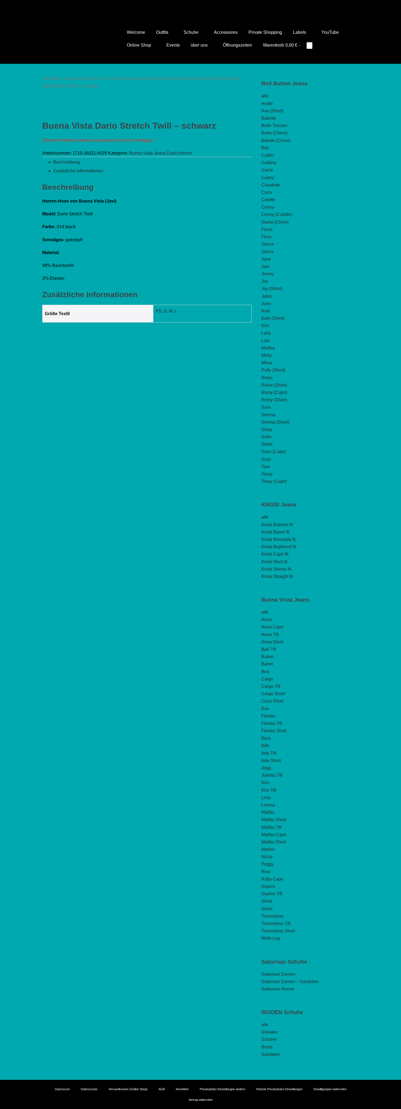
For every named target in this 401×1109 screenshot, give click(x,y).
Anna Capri (272, 627)
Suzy (266, 459)
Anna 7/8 (270, 634)
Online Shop (139, 45)
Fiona (267, 229)
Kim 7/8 (268, 790)
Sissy (266, 429)
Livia (266, 797)
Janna (267, 251)
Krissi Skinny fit (276, 569)
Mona (266, 362)
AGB (161, 1089)
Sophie (268, 886)
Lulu (265, 340)
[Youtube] (193, 7)
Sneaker (269, 1032)
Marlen (268, 849)
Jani (265, 266)
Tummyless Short (278, 931)
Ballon (267, 656)
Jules (266, 296)
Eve (265, 708)
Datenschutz (89, 1089)
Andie (267, 103)
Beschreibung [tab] (66, 162)
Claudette (270, 185)
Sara (266, 407)
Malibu (267, 812)
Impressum (62, 1089)
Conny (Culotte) (276, 214)
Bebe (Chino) (274, 133)
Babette (268, 118)
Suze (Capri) (273, 451)
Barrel (267, 664)
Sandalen (270, 1054)
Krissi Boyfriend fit (278, 546)
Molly (266, 355)
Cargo (267, 679)
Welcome (136, 32)
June (266, 303)
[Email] (208, 7)
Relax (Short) (274, 385)
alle (264, 96)
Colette (268, 199)
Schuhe (192, 32)
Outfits (162, 32)
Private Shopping (265, 32)
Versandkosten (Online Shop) (128, 1089)
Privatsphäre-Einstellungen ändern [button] (222, 1089)
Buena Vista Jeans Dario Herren (182, 78)
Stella (267, 444)
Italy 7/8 (268, 753)
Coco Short (272, 701)
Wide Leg (270, 938)
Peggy (267, 864)
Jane (266, 259)
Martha (268, 348)
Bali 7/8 (268, 649)
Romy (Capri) (274, 392)
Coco (266, 192)
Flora (266, 236)
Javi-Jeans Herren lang (125, 78)
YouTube (330, 32)
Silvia (266, 901)
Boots (267, 1047)
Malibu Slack (273, 819)
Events (173, 45)
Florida (268, 716)
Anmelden (182, 1089)
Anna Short (272, 642)
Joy (264, 281)
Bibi (265, 148)
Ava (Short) (272, 111)
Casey (267, 177)
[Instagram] (200, 7)
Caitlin (267, 155)
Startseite (51, 78)
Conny (267, 207)
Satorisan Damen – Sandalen (290, 981)
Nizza (267, 856)
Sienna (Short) (275, 422)
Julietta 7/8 (271, 775)
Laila (266, 333)
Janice (267, 244)
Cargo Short (273, 693)
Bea (265, 671)
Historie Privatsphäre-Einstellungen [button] (279, 1089)
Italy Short (271, 760)
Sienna (268, 414)
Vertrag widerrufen (200, 1099)
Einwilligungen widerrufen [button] (329, 1089)
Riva (265, 871)
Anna (266, 619)
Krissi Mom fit (274, 561)
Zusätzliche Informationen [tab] (78, 170)
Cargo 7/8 (270, 686)
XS (158, 311)
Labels (300, 32)
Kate (265, 311)
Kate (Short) (273, 318)
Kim (265, 325)
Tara (265, 466)
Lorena (268, 805)
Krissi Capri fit (274, 554)
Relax (267, 377)
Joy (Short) (271, 288)
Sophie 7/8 (271, 893)
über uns (200, 45)
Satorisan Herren (277, 989)
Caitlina (268, 162)
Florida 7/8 (271, 723)
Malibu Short (273, 842)
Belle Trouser (274, 125)
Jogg (266, 768)
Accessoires (226, 32)
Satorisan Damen (278, 974)
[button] (325, 45)
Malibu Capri (273, 834)
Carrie (267, 170)
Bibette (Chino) (276, 140)
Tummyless (272, 916)
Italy (265, 745)
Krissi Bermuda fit (278, 539)
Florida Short (273, 730)
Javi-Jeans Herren (81, 78)
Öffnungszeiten (237, 45)
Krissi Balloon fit (277, 524)
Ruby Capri (272, 879)
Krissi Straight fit (277, 576)
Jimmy (267, 274)
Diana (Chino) (275, 222)
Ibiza (266, 738)
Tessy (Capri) (274, 481)
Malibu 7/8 (271, 827)
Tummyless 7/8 (276, 923)
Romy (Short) (274, 399)
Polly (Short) (273, 370)
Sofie (266, 437)
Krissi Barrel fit (275, 532)
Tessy (267, 474)
